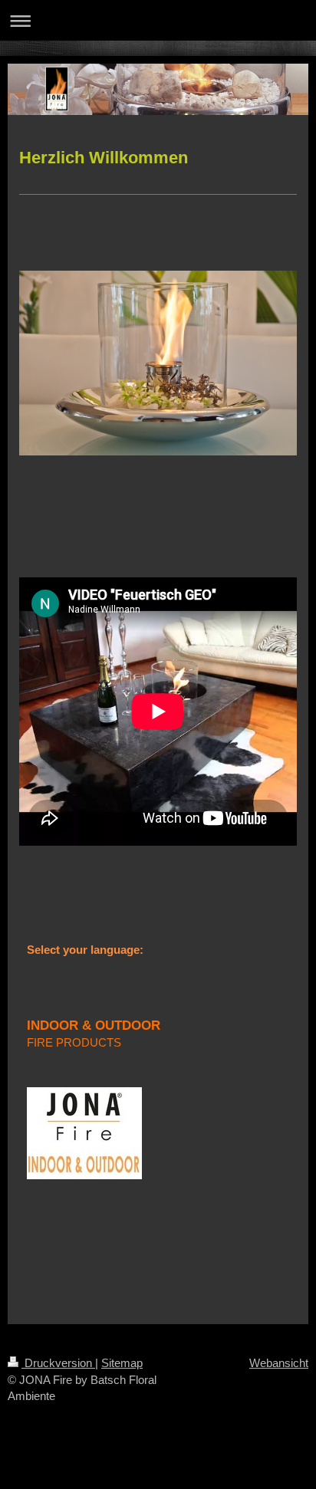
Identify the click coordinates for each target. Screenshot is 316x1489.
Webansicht (278, 1362)
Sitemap (122, 1362)
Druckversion (58, 1362)
